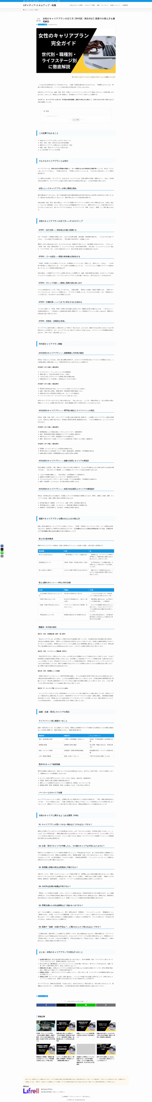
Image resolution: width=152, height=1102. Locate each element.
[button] (46, 1005)
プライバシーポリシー (75, 1096)
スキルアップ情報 (42, 24)
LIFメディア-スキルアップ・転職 (39, 5)
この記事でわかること (52, 116)
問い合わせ (86, 1096)
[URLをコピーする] (106, 1005)
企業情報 (65, 1096)
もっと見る (76, 119)
